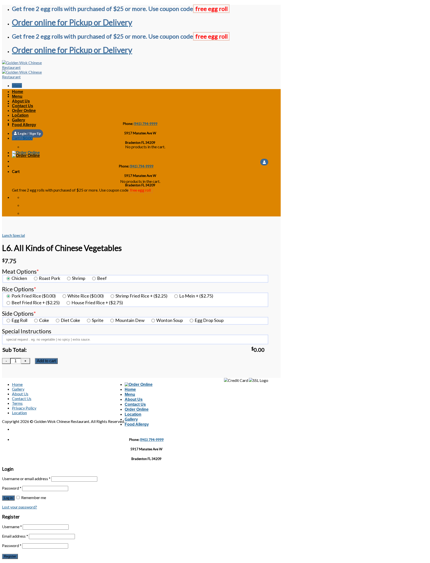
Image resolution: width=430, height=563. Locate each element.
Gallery (18, 120)
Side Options (19, 313)
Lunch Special (13, 235)
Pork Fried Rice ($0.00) (33, 296)
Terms (17, 403)
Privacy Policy (24, 408)
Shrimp (78, 278)
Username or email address (26, 478)
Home (17, 92)
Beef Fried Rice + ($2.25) (35, 302)
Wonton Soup (169, 320)
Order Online (24, 110)
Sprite (98, 320)
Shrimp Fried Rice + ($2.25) (141, 296)
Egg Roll (19, 320)
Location (20, 115)
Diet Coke (70, 320)
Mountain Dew (130, 320)
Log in (8, 498)
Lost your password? (19, 507)
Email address (15, 536)
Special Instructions (26, 331)
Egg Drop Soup (209, 320)
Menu (17, 96)
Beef (102, 278)
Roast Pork (49, 278)
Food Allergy (24, 125)
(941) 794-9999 (146, 124)
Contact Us (22, 106)
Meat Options (20, 271)
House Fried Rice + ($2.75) (97, 302)
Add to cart (46, 361)
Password (11, 488)
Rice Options (19, 289)
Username (12, 526)
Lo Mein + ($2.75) (196, 296)
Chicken (19, 278)
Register (10, 556)
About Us (21, 101)
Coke (44, 320)
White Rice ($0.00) (85, 296)
